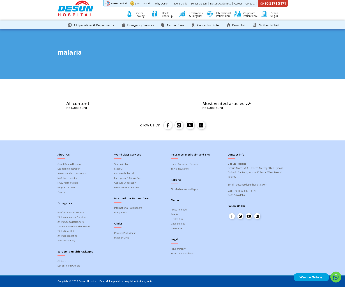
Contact (250, 3)
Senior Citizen (199, 3)
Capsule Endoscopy (125, 182)
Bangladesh (120, 212)
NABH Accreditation (68, 178)
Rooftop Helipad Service (71, 212)
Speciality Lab (121, 164)
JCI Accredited (142, 3)
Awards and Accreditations (72, 173)
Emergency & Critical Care (128, 178)
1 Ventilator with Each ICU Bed (74, 226)
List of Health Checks (69, 265)
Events (174, 214)
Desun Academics (220, 3)
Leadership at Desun (69, 168)
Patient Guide (179, 3)
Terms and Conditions (183, 253)
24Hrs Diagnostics (67, 235)
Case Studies (178, 223)
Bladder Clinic (121, 237)
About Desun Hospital (69, 164)
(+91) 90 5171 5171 (245, 190)
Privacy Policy (178, 248)
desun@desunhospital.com (251, 184)
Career (238, 3)
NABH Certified (119, 3)
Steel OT (118, 168)
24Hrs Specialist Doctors (71, 221)
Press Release (179, 209)
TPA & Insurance (180, 168)
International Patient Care (128, 207)
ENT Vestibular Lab (124, 173)
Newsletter (177, 228)
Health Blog (177, 219)
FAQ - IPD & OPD (66, 187)
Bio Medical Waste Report (185, 189)
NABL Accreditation (68, 182)
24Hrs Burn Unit (66, 231)
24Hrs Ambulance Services (72, 217)
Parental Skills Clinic (125, 233)
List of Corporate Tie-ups (184, 164)
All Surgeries (64, 261)
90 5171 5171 (275, 3)
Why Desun (161, 3)
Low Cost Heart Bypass (126, 187)
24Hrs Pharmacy (66, 240)
